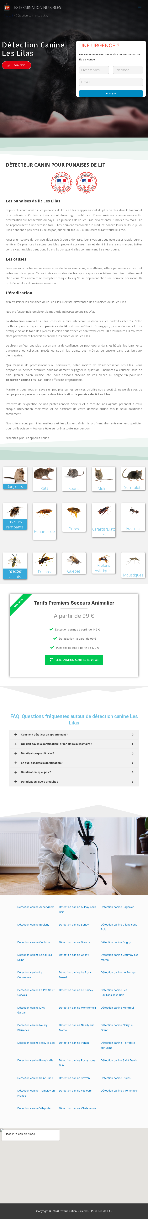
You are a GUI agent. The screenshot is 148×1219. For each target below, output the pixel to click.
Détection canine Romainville (35, 1060)
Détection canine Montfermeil (77, 1007)
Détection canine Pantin (74, 1042)
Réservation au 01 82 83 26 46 (76, 660)
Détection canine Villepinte (33, 1108)
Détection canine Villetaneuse (77, 1108)
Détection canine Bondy (74, 924)
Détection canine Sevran (74, 1078)
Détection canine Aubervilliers (35, 906)
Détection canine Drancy (74, 942)
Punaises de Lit (100, 1211)
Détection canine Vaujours (75, 1090)
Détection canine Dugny (116, 942)
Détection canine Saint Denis (119, 1060)
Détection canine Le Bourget (118, 972)
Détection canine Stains (115, 1078)
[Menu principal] (139, 7)
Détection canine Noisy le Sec (36, 1042)
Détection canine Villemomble (119, 1090)
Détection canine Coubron (33, 942)
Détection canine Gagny (74, 954)
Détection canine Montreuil (117, 1007)
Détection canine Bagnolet (117, 906)
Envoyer (111, 93)
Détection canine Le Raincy (76, 990)
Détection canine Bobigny (33, 924)
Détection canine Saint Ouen (35, 1078)
